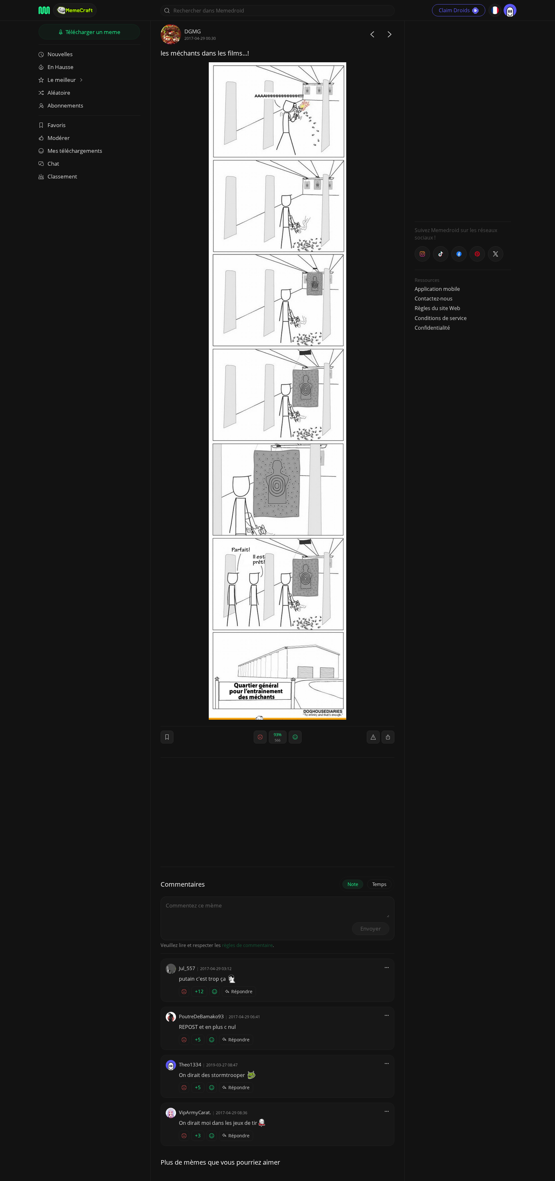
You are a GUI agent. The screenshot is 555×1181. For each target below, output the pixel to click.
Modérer (59, 138)
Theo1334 (190, 1064)
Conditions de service (441, 318)
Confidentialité (432, 327)
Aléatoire (59, 92)
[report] (373, 737)
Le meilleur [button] (62, 79)
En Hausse (61, 67)
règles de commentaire (247, 945)
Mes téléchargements (75, 150)
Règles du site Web (437, 308)
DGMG (192, 31)
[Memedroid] (44, 10)
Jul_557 (187, 968)
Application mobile (437, 288)
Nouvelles (60, 54)
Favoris (57, 125)
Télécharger (92, 32)
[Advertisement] (463, 120)
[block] (388, 737)
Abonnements (65, 105)
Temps (379, 884)
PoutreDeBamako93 (201, 1016)
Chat (53, 163)
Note (353, 884)
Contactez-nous (434, 298)
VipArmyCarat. (195, 1112)
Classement (62, 176)
